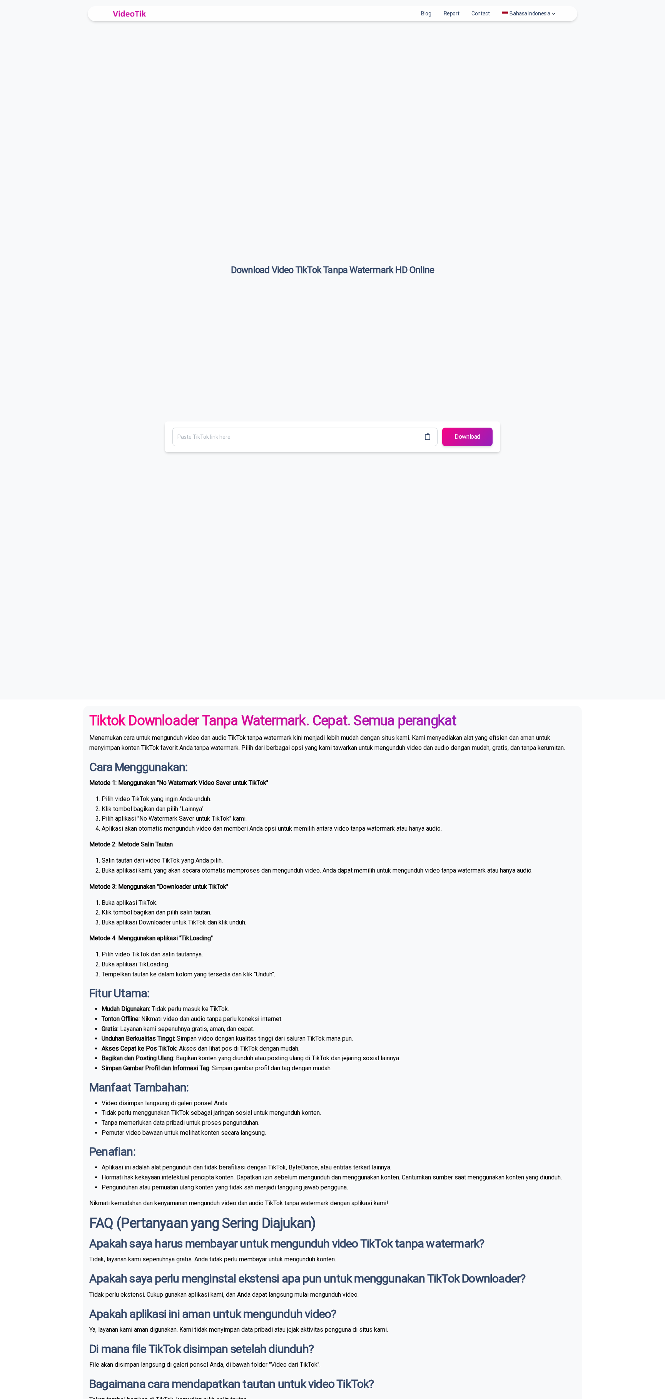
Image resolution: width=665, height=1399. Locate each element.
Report (451, 13)
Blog (426, 13)
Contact (480, 13)
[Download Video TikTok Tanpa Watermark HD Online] (128, 13)
